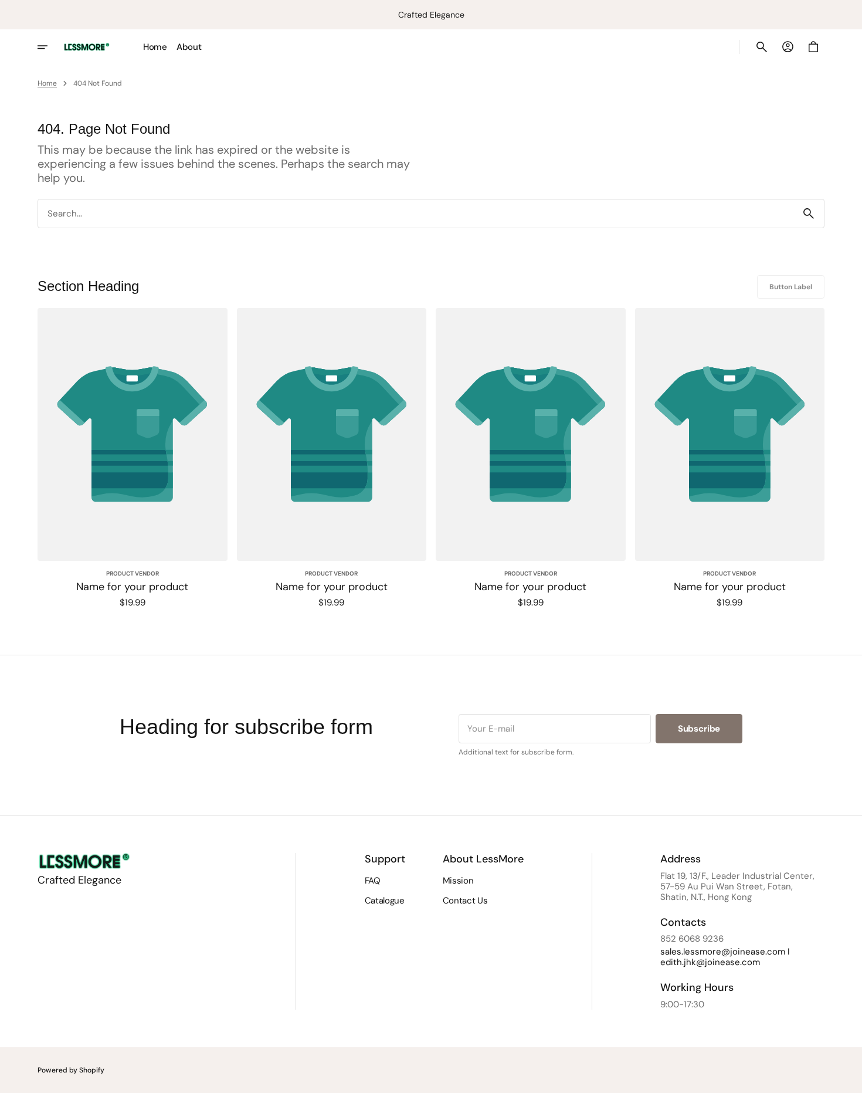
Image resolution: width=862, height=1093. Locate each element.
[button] (762, 47)
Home (47, 83)
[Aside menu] (50, 47)
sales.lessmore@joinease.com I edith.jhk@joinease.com (725, 956)
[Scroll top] (848, 1079)
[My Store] (86, 47)
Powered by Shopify (71, 1070)
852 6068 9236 (692, 938)
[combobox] (415, 213)
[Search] (808, 213)
